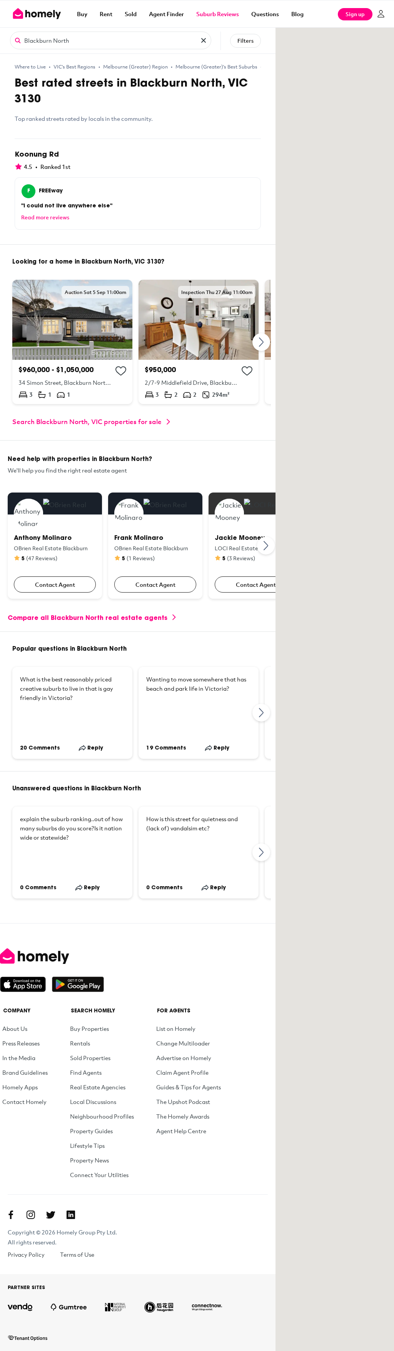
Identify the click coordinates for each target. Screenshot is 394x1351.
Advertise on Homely (183, 1058)
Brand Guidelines (25, 1072)
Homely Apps (20, 1087)
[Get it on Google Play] (78, 984)
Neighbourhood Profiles (102, 1116)
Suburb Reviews (217, 14)
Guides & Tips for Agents (188, 1087)
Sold (131, 14)
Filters (245, 40)
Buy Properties (89, 1028)
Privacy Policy (26, 1254)
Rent (106, 14)
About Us (14, 1028)
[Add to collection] (121, 371)
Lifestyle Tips (87, 1145)
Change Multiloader (183, 1043)
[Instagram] (30, 1214)
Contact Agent (55, 584)
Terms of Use (77, 1254)
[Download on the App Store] (26, 984)
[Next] (261, 342)
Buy (82, 14)
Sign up (355, 14)
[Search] (18, 40)
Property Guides (91, 1131)
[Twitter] (50, 1214)
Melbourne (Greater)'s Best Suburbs (216, 66)
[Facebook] (10, 1214)
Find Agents (86, 1072)
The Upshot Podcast (183, 1102)
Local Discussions (93, 1102)
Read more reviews (45, 217)
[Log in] (381, 14)
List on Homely (175, 1028)
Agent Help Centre (181, 1131)
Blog (297, 14)
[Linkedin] (70, 1214)
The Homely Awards (182, 1116)
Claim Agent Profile (182, 1072)
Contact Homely (24, 1102)
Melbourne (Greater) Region (135, 66)
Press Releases (21, 1043)
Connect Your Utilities (99, 1175)
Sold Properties (90, 1058)
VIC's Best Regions (74, 66)
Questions (265, 14)
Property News (89, 1160)
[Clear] (203, 40)
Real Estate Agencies (97, 1087)
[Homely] (52, 956)
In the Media (18, 1058)
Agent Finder (166, 14)
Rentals (80, 1043)
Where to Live (30, 66)
